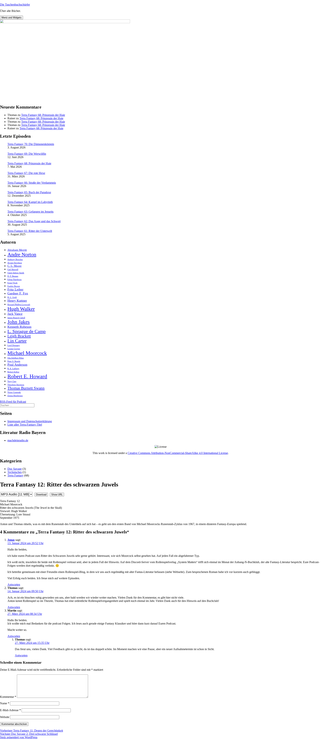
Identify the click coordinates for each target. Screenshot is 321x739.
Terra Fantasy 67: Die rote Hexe (26, 173)
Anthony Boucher (15, 259)
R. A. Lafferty (13, 369)
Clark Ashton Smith (15, 273)
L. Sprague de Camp (26, 331)
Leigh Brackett (19, 336)
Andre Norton (21, 254)
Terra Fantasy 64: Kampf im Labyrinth (30, 202)
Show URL (57, 494)
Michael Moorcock (27, 353)
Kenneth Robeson (19, 327)
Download (41, 494)
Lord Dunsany (13, 345)
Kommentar (8, 696)
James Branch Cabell (16, 318)
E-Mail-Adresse (10, 710)
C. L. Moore (14, 265)
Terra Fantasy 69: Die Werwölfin (26, 153)
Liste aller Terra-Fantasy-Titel (24, 424)
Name (4, 703)
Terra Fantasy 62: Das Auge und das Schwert (34, 221)
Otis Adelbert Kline (15, 358)
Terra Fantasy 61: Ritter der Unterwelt (29, 230)
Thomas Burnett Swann (26, 388)
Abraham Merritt (17, 249)
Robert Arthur (13, 372)
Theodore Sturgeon (15, 385)
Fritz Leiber (15, 289)
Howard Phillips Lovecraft (18, 305)
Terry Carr (11, 381)
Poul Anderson (17, 364)
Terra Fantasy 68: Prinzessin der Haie (43, 115)
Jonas (11, 539)
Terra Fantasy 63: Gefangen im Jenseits (30, 211)
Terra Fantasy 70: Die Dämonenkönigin (30, 144)
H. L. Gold (12, 297)
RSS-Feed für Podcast (13, 401)
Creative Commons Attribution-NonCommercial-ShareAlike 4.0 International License (178, 453)
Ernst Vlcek (12, 283)
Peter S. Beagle (13, 361)
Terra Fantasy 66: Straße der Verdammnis (31, 182)
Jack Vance (14, 314)
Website (4, 717)
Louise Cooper (13, 349)
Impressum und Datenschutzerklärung (29, 421)
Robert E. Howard (27, 376)
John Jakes (18, 322)
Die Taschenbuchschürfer (15, 4)
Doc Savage (14, 468)
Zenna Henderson (15, 396)
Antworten (13, 584)
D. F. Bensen (12, 276)
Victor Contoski (14, 392)
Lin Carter (17, 340)
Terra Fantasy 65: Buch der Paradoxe (29, 192)
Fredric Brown (13, 286)
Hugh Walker (21, 309)
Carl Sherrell (12, 269)
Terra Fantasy (15, 475)
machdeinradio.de (17, 440)
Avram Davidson (14, 263)
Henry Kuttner (17, 300)
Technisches (14, 472)
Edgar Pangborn (14, 279)
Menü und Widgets (11, 17)
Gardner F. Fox (17, 293)
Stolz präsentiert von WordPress (18, 737)
